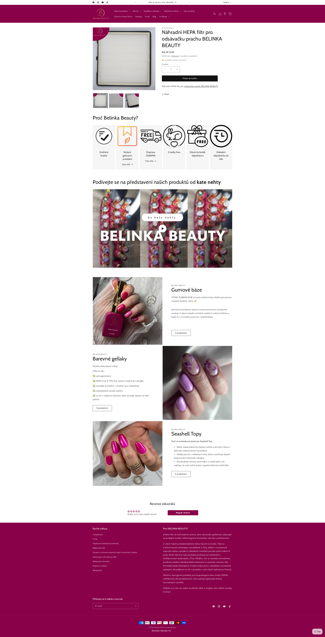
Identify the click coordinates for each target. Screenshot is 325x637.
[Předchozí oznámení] (135, 2)
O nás (95, 539)
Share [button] (166, 94)
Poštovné (175, 56)
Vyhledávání (98, 534)
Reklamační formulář (101, 561)
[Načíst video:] (162, 228)
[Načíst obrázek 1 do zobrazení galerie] (100, 100)
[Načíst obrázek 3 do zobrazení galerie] (132, 100)
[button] (122, 11)
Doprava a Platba (100, 566)
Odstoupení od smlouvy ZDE (104, 557)
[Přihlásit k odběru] (135, 606)
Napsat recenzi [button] (183, 512)
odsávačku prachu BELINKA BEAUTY (201, 86)
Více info (126, 164)
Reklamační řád (99, 548)
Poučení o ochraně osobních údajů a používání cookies (115, 552)
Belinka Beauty (160, 627)
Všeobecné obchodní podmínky (106, 543)
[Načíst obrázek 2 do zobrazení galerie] (116, 100)
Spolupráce (97, 570)
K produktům (181, 333)
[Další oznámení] (189, 2)
